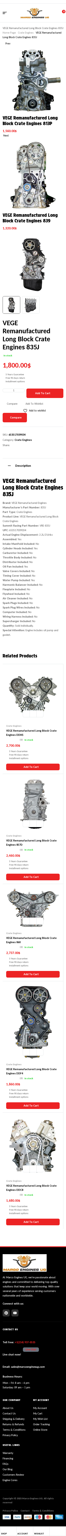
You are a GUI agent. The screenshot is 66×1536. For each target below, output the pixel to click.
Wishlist (39, 1533)
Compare (12, 403)
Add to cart (42, 393)
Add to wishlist (34, 403)
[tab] (33, 465)
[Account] (18, 1529)
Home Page (9, 32)
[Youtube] (14, 1312)
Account (22, 1533)
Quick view (39, 713)
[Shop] (2, 1529)
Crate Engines (26, 32)
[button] (57, 240)
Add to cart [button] (31, 767)
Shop (4, 1533)
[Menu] (6, 13)
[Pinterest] (6, 1312)
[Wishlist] (35, 1529)
